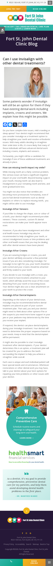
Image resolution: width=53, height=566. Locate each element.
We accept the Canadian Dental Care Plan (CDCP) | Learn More (26, 28)
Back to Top (44, 544)
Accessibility (20, 544)
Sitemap (36, 544)
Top (26, 511)
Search (28, 544)
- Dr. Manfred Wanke (26, 496)
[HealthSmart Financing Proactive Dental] (26, 457)
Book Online (39, 9)
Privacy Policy (9, 544)
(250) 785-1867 (13, 9)
